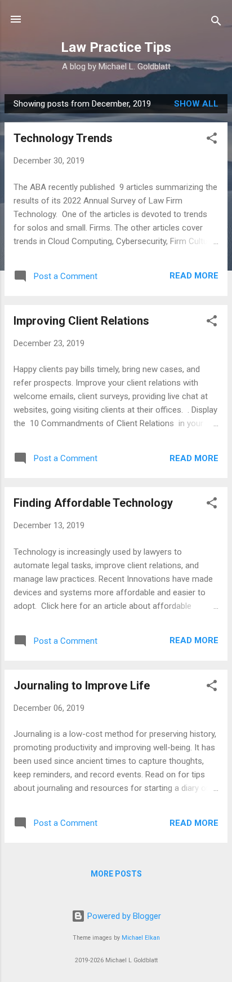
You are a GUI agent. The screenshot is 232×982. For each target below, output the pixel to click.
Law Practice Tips (116, 47)
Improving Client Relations (81, 321)
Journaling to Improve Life (82, 685)
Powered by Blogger (123, 916)
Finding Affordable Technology (93, 503)
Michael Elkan (141, 937)
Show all (196, 104)
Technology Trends (63, 138)
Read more (193, 276)
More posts (116, 873)
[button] (211, 140)
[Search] (216, 23)
